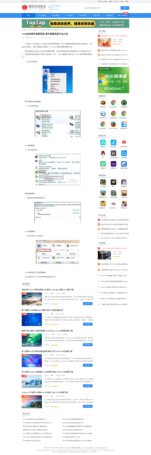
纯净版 (100, 1)
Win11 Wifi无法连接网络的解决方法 (73, 419)
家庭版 (126, 1)
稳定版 (105, 1)
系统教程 (34, 30)
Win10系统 (55, 15)
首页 (28, 15)
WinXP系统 (83, 15)
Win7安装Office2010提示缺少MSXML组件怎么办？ (38, 422)
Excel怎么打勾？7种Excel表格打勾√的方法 (112, 238)
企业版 (121, 1)
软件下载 (96, 15)
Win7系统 (69, 15)
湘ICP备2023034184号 (50, 448)
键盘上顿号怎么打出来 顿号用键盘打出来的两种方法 (113, 224)
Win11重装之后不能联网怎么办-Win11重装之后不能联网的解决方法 (43, 433)
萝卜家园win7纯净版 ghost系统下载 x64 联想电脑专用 (42, 310)
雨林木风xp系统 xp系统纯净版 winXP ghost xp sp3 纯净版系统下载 (47, 331)
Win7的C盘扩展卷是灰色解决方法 (72, 422)
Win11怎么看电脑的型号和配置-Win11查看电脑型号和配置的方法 (82, 426)
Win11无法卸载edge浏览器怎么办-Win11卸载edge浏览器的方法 (81, 440)
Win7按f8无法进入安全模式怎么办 (72, 430)
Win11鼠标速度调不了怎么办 (71, 437)
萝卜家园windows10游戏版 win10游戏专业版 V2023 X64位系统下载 (47, 372)
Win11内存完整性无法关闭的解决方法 (34, 419)
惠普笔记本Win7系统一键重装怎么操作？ (35, 430)
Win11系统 (42, 15)
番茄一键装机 (122, 15)
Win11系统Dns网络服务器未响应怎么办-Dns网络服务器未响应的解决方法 (84, 433)
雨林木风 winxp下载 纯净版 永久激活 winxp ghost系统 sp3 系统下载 (48, 290)
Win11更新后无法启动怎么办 (32, 440)
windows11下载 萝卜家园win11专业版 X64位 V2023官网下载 (45, 392)
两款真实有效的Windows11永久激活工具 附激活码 (113, 234)
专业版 (116, 1)
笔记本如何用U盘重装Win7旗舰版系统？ (35, 426)
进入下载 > (87, 303)
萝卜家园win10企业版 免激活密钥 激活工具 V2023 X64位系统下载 (47, 351)
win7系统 (42, 44)
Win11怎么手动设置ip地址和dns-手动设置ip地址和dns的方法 (41, 437)
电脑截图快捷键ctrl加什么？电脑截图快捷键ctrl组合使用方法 (113, 229)
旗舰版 (110, 1)
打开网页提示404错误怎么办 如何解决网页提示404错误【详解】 (113, 220)
